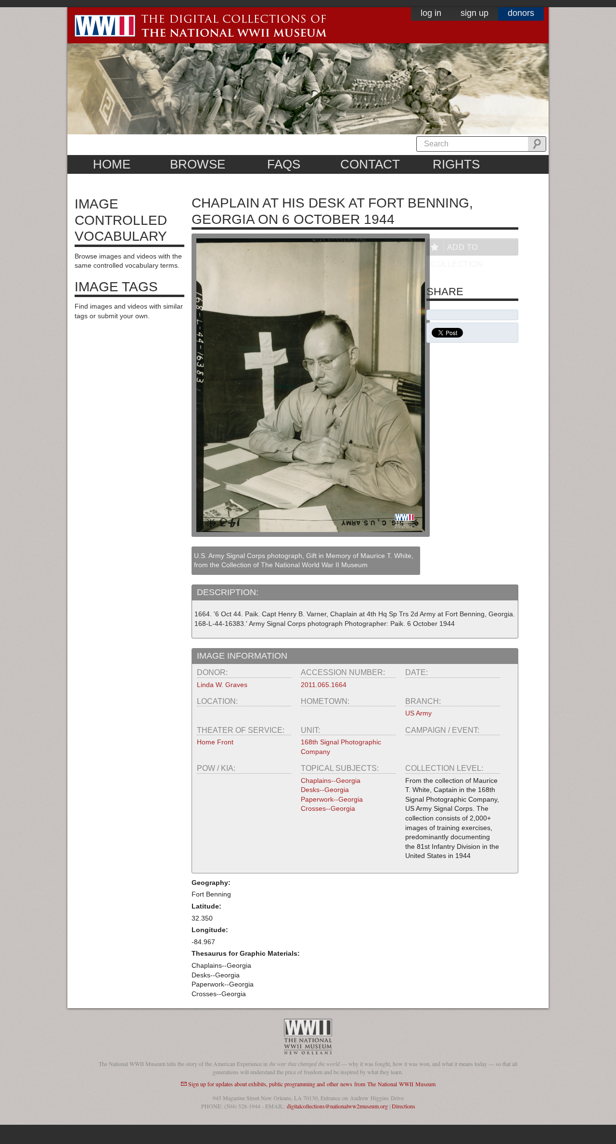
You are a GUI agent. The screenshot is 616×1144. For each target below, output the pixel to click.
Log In (431, 13)
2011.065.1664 (323, 685)
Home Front (215, 742)
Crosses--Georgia (328, 808)
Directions (403, 1106)
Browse (197, 164)
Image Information (242, 656)
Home (111, 164)
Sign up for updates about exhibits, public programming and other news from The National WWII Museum (312, 1084)
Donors (521, 13)
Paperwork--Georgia (332, 799)
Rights (456, 164)
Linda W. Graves (222, 685)
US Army (418, 713)
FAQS (283, 164)
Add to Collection (457, 249)
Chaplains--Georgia (330, 780)
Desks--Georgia (325, 789)
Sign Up (474, 13)
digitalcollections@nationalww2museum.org (337, 1106)
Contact (370, 164)
